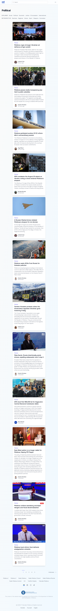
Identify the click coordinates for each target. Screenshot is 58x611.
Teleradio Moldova (44, 581)
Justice (27, 15)
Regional (20, 18)
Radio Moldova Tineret (35, 578)
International (42, 15)
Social (10, 15)
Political (15, 15)
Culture (26, 18)
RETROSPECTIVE (6, 18)
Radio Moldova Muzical (49, 578)
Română (23, 608)
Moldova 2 (13, 578)
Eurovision (42, 18)
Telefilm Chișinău (32, 581)
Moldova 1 (5, 578)
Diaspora (35, 18)
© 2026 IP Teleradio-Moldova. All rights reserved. (29, 605)
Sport (30, 18)
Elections (14, 18)
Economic (21, 15)
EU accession (34, 15)
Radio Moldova (22, 578)
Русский (29, 608)
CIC (25, 581)
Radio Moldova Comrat (15, 581)
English (35, 608)
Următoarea (51, 572)
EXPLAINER (5, 15)
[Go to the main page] (3, 2)
